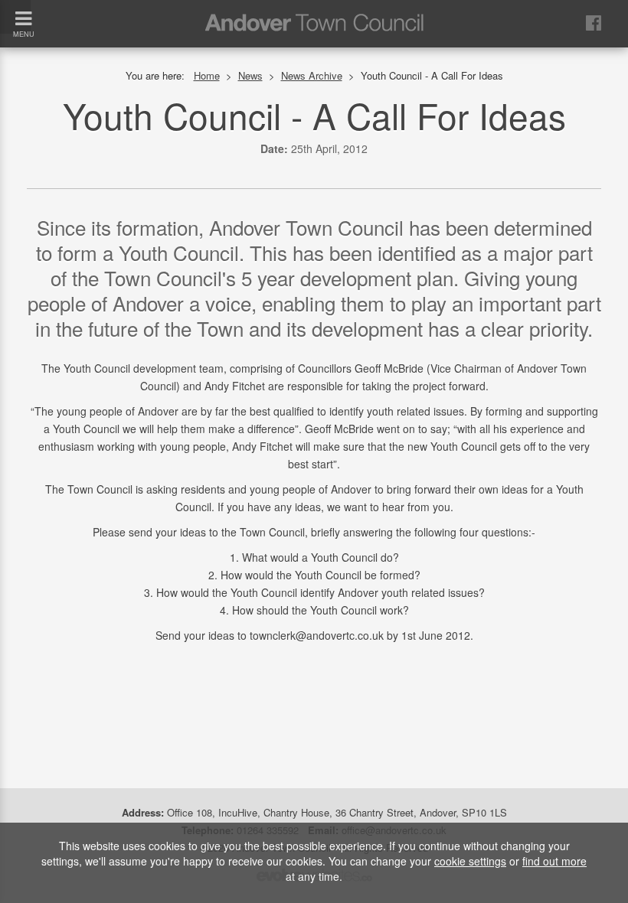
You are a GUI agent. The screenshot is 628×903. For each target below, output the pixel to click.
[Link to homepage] (314, 10)
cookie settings (470, 861)
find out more (554, 861)
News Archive (311, 75)
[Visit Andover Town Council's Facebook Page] (593, 22)
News (250, 75)
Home (207, 75)
